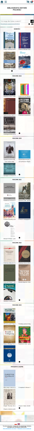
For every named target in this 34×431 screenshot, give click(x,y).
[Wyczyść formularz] (29, 24)
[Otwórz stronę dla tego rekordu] (10, 40)
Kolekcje (18, 24)
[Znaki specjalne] (32, 24)
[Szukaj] (32, 21)
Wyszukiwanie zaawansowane (8, 24)
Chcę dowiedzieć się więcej (9, 428)
